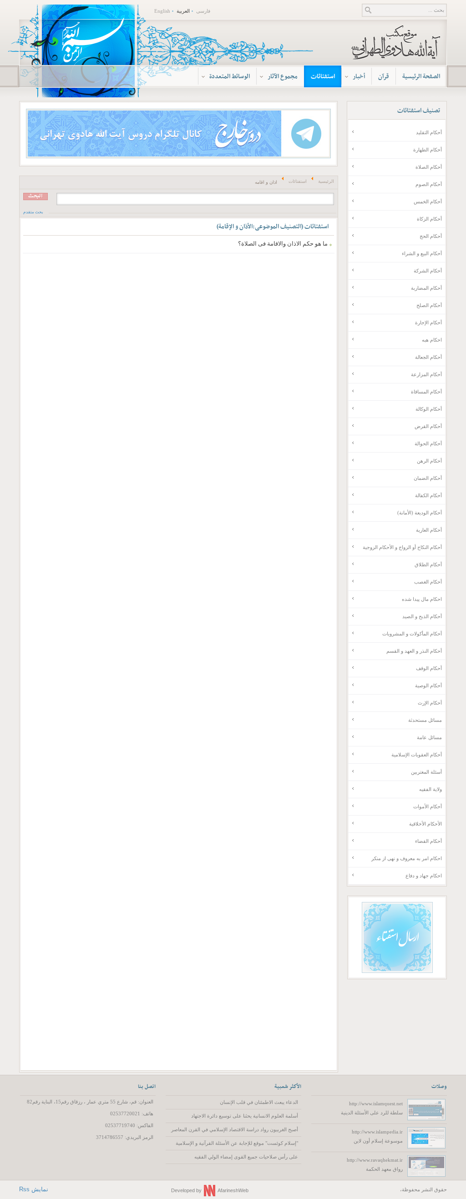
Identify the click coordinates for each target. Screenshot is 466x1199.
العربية (183, 11)
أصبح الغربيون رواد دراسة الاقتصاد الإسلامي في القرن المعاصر (234, 1129)
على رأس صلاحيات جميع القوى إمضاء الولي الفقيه (246, 1156)
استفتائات (298, 181)
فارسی (203, 11)
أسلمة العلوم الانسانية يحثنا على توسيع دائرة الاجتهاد (244, 1115)
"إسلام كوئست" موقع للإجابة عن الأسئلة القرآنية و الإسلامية (237, 1143)
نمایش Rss (33, 1189)
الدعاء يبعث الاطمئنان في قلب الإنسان (259, 1102)
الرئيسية (326, 181)
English (162, 11)
